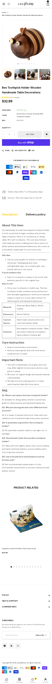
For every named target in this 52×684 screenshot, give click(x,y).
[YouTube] (18, 645)
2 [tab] (20, 63)
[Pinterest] (11, 645)
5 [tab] (22, 567)
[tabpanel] (26, 43)
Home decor (21, 114)
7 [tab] (31, 63)
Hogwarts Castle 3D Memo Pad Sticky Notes (19, 548)
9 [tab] (32, 567)
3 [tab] (22, 63)
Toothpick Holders (23, 117)
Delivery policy (36, 214)
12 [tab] (40, 567)
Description (10, 214)
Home (4, 12)
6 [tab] (29, 63)
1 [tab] (18, 63)
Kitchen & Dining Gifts (35, 114)
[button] (7, 97)
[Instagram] (4, 645)
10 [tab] (35, 567)
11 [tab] (38, 567)
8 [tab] (30, 567)
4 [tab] (19, 567)
